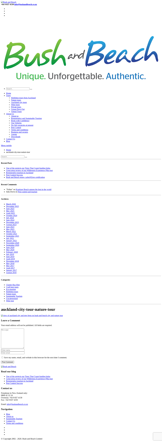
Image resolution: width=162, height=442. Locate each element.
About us (14, 116)
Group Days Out (18, 109)
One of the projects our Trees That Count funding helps (28, 168)
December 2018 (12, 261)
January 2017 (11, 270)
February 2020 (12, 252)
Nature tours (16, 100)
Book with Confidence (20, 121)
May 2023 (10, 229)
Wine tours (15, 105)
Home (8, 93)
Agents (14, 134)
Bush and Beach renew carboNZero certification (25, 177)
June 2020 (10, 247)
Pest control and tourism (27, 192)
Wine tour (10, 301)
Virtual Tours (16, 111)
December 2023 (12, 222)
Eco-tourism (11, 289)
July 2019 (10, 254)
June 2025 (10, 209)
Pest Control (16, 127)
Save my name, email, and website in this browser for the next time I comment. (35, 357)
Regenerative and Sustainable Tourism (26, 118)
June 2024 (10, 220)
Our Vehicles (16, 123)
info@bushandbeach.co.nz (17, 404)
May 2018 (10, 263)
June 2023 (10, 227)
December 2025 (12, 206)
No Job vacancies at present (22, 125)
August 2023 (11, 225)
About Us (10, 114)
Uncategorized (12, 298)
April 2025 (10, 213)
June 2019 (10, 257)
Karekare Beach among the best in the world (33, 189)
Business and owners (19, 132)
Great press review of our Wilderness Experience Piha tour (29, 170)
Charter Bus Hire (13, 285)
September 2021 (12, 236)
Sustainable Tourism (14, 296)
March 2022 (11, 231)
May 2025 (10, 211)
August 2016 (11, 273)
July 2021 (10, 238)
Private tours (16, 107)
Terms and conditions (19, 130)
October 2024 (11, 215)
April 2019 (10, 259)
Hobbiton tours (12, 292)
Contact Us (10, 139)
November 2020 (12, 243)
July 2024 (10, 218)
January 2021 (11, 241)
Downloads (15, 137)
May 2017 (10, 266)
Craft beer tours (12, 287)
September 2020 (12, 245)
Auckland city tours (19, 102)
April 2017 (10, 268)
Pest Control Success (14, 175)
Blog (8, 141)
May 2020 (10, 250)
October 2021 (11, 234)
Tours (8, 95)
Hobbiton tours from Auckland (23, 98)
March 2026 (11, 204)
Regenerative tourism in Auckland (19, 173)
